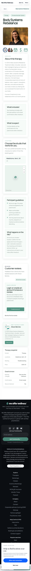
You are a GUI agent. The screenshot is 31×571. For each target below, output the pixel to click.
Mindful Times (15, 492)
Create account (15, 309)
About (15, 501)
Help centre (15, 522)
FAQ (15, 525)
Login (15, 305)
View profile (9, 342)
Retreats (15, 486)
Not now (15, 565)
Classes (15, 481)
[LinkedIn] (17, 428)
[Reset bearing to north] (24, 172)
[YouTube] (21, 428)
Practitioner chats (15, 516)
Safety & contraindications (15, 528)
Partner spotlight (15, 513)
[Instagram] (9, 428)
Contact (15, 504)
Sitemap (15, 510)
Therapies (15, 475)
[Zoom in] (24, 167)
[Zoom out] (24, 170)
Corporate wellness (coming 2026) (15, 507)
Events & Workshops (15, 484)
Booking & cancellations (15, 531)
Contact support (16, 533)
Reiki (15, 540)
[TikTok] (13, 428)
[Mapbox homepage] (8, 190)
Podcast (15, 495)
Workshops (15, 478)
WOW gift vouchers (15, 489)
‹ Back (5, 9)
